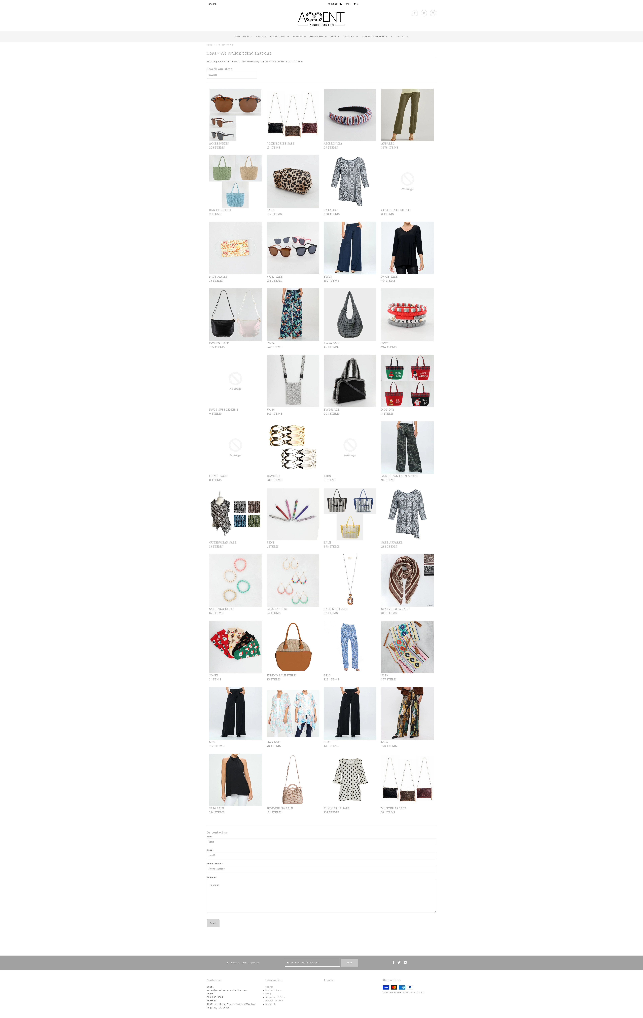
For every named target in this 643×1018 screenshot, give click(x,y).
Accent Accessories (413, 993)
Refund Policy (274, 1001)
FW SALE (261, 36)
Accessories (278, 36)
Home (209, 45)
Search (269, 987)
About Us (270, 1004)
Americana (317, 36)
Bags (333, 36)
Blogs (268, 994)
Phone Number (215, 863)
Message (211, 877)
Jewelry (349, 36)
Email (210, 850)
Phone (210, 994)
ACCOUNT (333, 4)
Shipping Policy (275, 997)
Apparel (298, 36)
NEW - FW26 (242, 36)
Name (209, 836)
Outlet (400, 36)
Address (211, 1001)
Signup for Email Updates (243, 963)
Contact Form (273, 990)
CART (351, 4)
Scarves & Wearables (375, 36)
